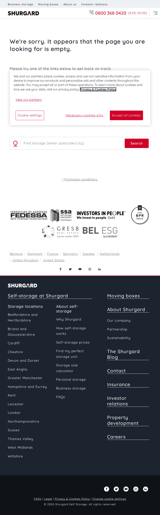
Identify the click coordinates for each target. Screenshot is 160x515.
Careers (116, 437)
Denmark (35, 254)
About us (69, 4)
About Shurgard (126, 309)
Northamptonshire (23, 421)
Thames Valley (20, 439)
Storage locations (25, 306)
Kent (12, 395)
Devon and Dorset (23, 360)
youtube (80, 269)
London (14, 413)
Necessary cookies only (84, 115)
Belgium (16, 254)
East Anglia (17, 369)
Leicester (16, 404)
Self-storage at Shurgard (38, 296)
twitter (70, 269)
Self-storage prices (73, 342)
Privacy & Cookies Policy (72, 499)
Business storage (20, 4)
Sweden (89, 254)
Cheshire (15, 352)
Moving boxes (48, 4)
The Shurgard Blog (123, 354)
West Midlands (20, 447)
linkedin (99, 269)
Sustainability (119, 338)
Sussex (14, 430)
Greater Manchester (25, 378)
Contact (116, 371)
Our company (119, 320)
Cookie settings (30, 115)
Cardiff (14, 343)
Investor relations (94, 4)
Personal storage (71, 379)
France (52, 254)
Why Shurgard (68, 319)
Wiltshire (15, 456)
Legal (48, 499)
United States (54, 260)
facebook (60, 269)
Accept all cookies (126, 115)
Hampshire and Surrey (27, 387)
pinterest (89, 269)
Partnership (117, 329)
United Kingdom (25, 260)
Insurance (118, 384)
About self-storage (67, 308)
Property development (123, 420)
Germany (70, 254)
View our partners (29, 100)
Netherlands (110, 254)
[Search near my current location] (15, 143)
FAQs (60, 397)
